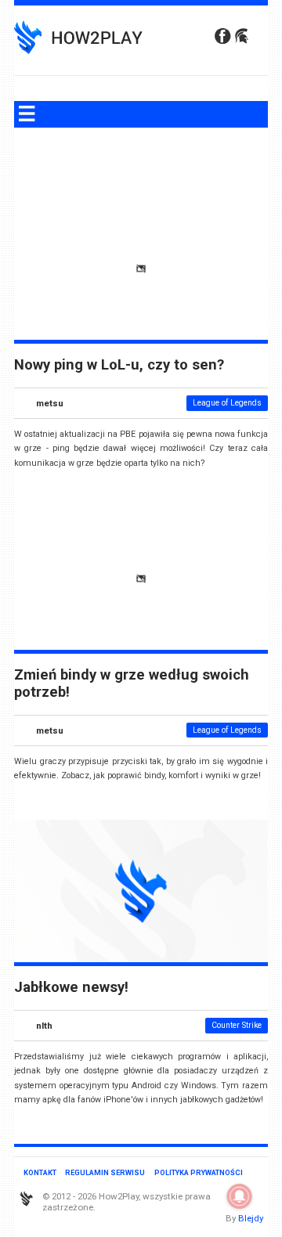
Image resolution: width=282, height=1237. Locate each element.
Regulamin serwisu (105, 1172)
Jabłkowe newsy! (71, 987)
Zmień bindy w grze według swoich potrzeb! (131, 683)
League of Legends (227, 403)
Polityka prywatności (198, 1172)
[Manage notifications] (239, 1196)
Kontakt (40, 1172)
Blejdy (250, 1218)
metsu (49, 403)
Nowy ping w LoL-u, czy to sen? (119, 364)
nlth (44, 1025)
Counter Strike (237, 1025)
